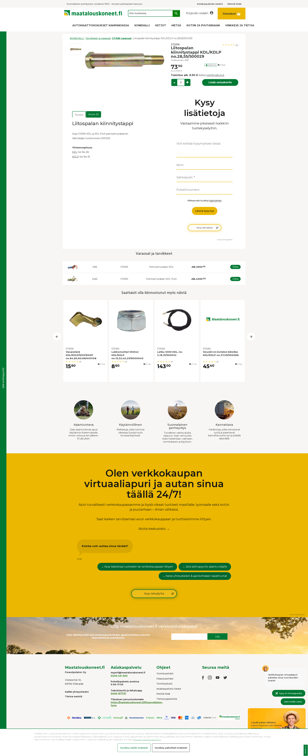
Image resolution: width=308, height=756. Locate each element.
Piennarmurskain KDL (161, 266)
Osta (235, 266)
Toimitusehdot (164, 673)
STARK (175, 44)
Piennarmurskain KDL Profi (161, 279)
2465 (94, 279)
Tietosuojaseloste (166, 698)
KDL (74, 152)
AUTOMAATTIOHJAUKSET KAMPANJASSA (100, 25)
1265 (94, 266)
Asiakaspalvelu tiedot (168, 688)
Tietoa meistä (73, 696)
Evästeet (305, 750)
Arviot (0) (93, 114)
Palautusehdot (164, 678)
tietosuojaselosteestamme (147, 739)
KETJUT (160, 25)
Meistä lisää (163, 693)
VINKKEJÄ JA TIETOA (239, 25)
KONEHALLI (142, 25)
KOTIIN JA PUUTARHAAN (203, 25)
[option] (76, 49)
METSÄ (176, 25)
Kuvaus (79, 114)
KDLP (75, 156)
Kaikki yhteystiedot (77, 691)
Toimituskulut (164, 683)
